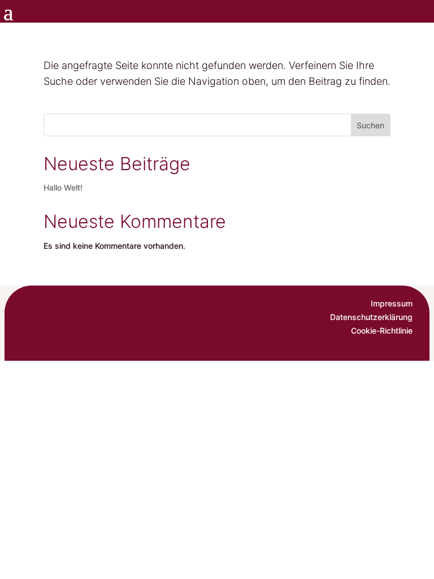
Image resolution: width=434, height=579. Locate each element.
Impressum (392, 303)
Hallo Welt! (63, 187)
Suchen (370, 125)
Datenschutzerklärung (371, 317)
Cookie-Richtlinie (382, 330)
